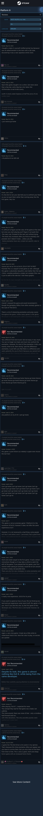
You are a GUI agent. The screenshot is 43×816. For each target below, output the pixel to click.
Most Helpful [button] (18, 19)
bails (5, 505)
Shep (5, 175)
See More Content (21, 782)
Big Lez (6, 65)
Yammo (6, 725)
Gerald (6, 651)
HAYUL (6, 395)
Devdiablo (7, 248)
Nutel (6, 541)
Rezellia (6, 285)
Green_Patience (9, 211)
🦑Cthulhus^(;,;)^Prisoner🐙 (13, 761)
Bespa (6, 615)
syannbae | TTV (9, 468)
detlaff (6, 578)
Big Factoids (8, 101)
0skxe (6, 138)
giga (5, 431)
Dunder (6, 358)
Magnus (6, 321)
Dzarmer (7, 688)
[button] (25, 19)
